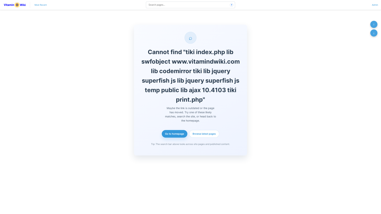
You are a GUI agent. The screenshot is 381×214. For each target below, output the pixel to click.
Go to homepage (174, 133)
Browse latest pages (204, 133)
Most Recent (41, 5)
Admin (375, 5)
